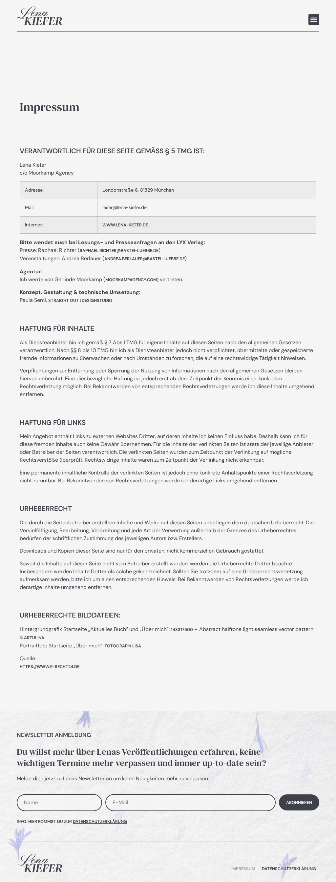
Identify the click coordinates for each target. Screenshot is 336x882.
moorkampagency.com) (131, 280)
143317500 (182, 629)
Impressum (243, 869)
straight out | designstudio (80, 300)
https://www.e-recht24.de (49, 666)
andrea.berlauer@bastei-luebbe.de (144, 259)
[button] (313, 19)
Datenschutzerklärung (100, 821)
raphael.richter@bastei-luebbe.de (119, 250)
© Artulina (32, 637)
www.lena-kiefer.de (125, 225)
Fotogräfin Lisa (123, 646)
